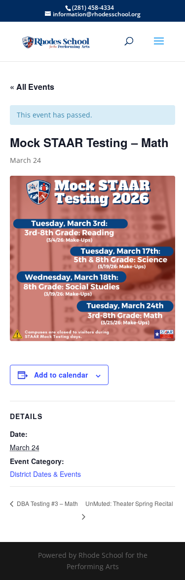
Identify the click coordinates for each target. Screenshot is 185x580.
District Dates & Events (45, 474)
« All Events (32, 86)
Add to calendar (61, 375)
